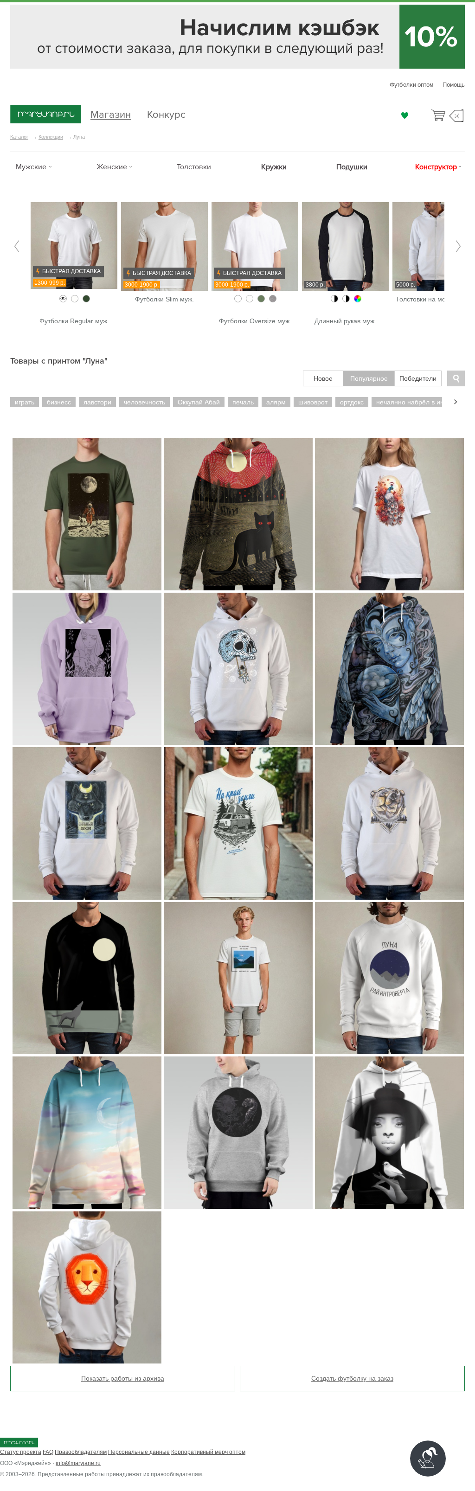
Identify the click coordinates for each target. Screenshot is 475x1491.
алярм (276, 402)
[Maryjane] (19, 1445)
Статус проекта (20, 1452)
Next (458, 246)
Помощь (454, 85)
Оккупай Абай (199, 402)
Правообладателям (81, 1452)
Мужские (31, 167)
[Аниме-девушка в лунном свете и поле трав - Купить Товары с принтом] (87, 669)
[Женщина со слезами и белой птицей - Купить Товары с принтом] (389, 1132)
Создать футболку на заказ (352, 1378)
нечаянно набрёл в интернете (422, 402)
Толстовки (194, 167)
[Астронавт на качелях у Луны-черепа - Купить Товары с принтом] (238, 669)
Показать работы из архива (122, 1378)
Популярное (369, 378)
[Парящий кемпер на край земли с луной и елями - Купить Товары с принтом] (238, 823)
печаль (243, 402)
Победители (417, 378)
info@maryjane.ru (78, 1463)
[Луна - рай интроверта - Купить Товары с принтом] (389, 978)
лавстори (97, 402)
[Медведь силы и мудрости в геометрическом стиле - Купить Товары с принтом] (389, 823)
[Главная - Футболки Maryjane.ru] (45, 115)
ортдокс (352, 402)
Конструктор (436, 167)
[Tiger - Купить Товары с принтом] (238, 1132)
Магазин (110, 113)
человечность (144, 402)
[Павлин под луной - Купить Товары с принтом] (389, 514)
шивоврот (312, 402)
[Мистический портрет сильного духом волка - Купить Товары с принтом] (87, 823)
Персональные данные (139, 1452)
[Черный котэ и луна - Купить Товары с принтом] (238, 514)
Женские (111, 167)
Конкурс (166, 113)
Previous (16, 246)
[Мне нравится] (404, 115)
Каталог (19, 137)
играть (24, 402)
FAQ (48, 1452)
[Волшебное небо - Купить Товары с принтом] (87, 1132)
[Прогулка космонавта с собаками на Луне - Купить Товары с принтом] (87, 514)
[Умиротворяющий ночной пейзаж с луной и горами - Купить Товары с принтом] (238, 978)
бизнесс (59, 402)
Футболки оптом (411, 85)
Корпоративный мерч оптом (208, 1452)
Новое (323, 378)
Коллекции (51, 137)
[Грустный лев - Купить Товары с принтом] (87, 1287)
